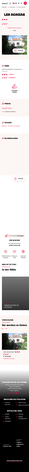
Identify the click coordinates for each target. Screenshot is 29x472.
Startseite (4, 7)
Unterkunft (12, 7)
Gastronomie (22, 402)
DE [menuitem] (10, 3)
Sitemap (20, 414)
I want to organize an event (20, 444)
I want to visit (7, 446)
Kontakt (7, 414)
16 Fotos (20, 50)
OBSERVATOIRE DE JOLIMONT (11, 306)
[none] (10, 3)
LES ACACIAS (8, 352)
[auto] (18, 3)
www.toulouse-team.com (14, 460)
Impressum (8, 421)
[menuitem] (10, 3)
